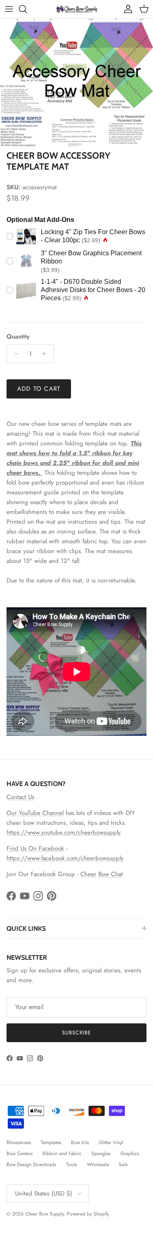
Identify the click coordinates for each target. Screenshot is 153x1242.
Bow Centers (20, 1153)
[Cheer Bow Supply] (76, 9)
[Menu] (9, 9)
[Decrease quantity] (14, 354)
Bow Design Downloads (31, 1164)
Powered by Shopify (88, 1214)
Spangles (101, 1153)
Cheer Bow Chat (101, 874)
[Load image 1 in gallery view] (76, 82)
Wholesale (98, 1164)
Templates (51, 1142)
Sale (123, 1164)
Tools (71, 1164)
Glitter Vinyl (111, 1142)
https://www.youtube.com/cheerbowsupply (64, 832)
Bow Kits (80, 1142)
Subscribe (76, 1032)
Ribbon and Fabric (62, 1153)
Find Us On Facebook (35, 848)
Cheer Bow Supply (44, 1214)
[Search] (27, 9)
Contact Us (20, 797)
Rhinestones (19, 1142)
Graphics (129, 1153)
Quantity (18, 336)
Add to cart (38, 388)
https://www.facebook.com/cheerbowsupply (65, 858)
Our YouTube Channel (35, 812)
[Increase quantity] (46, 354)
